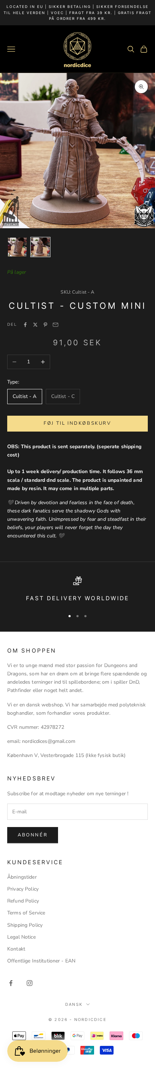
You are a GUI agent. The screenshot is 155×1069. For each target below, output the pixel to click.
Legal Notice (21, 937)
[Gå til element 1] (17, 247)
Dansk (74, 1004)
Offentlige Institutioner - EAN (41, 960)
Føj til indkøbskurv (77, 423)
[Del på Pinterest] (45, 325)
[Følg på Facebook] (10, 983)
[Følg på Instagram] (29, 983)
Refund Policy (23, 900)
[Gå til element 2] (40, 247)
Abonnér (33, 835)
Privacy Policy (23, 889)
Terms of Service (26, 912)
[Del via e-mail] (55, 325)
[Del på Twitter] (35, 325)
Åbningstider (22, 877)
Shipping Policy (25, 925)
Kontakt (16, 948)
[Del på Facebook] (25, 325)
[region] (77, 589)
